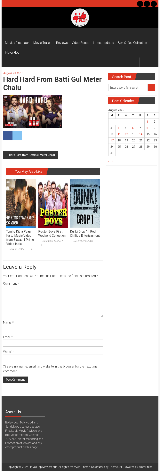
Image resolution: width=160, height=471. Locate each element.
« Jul (111, 161)
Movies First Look (17, 43)
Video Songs (80, 43)
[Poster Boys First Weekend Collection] (53, 203)
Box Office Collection (132, 43)
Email (8, 337)
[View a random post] (152, 62)
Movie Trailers (42, 43)
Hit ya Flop (12, 52)
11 (119, 134)
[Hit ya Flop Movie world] (7, 33)
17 (112, 140)
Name (8, 322)
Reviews (62, 43)
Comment (11, 283)
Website (8, 352)
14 (140, 134)
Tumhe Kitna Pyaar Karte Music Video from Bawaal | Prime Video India (20, 237)
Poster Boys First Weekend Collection (52, 233)
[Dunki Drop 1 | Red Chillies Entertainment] (85, 203)
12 (126, 134)
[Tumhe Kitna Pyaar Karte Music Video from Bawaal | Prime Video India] (21, 203)
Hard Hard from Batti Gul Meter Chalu (32, 154)
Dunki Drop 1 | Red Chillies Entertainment (85, 233)
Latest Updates (103, 43)
